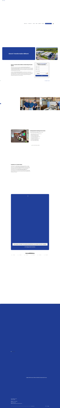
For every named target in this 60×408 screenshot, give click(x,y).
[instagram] (47, 406)
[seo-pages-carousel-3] (50, 97)
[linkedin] (48, 406)
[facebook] (45, 406)
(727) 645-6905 (43, 63)
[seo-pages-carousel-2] (30, 97)
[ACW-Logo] (6, 0)
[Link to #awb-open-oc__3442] (53, 23)
